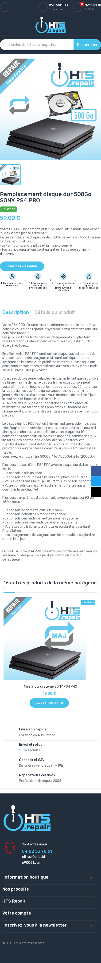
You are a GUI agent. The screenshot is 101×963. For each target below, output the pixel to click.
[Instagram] (96, 492)
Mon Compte (58, 4)
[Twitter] (96, 481)
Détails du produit (54, 312)
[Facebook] (96, 471)
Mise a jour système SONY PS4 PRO (50, 687)
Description (15, 312)
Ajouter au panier (22, 266)
